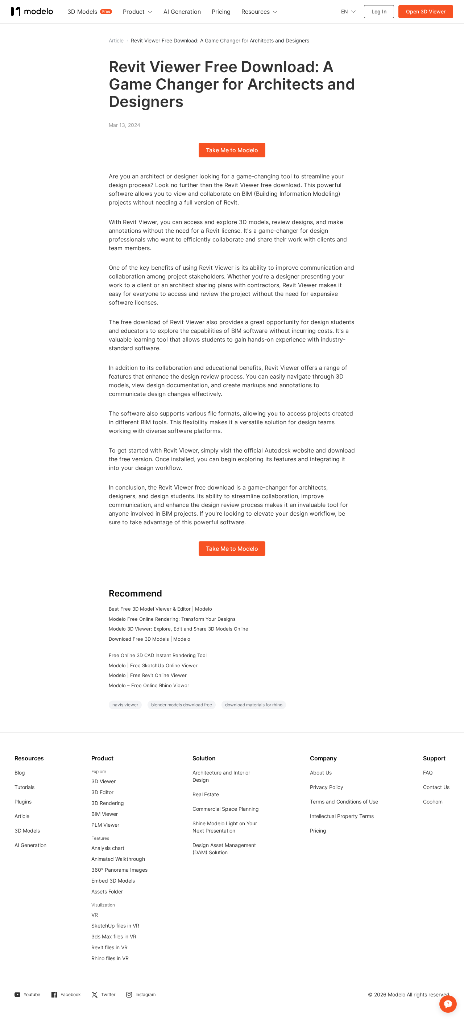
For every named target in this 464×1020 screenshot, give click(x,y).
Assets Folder (107, 891)
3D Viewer (103, 781)
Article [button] (116, 41)
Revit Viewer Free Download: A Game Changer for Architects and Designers (220, 41)
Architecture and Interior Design (221, 776)
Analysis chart (107, 848)
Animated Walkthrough (118, 859)
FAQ (428, 772)
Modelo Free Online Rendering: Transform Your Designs (172, 619)
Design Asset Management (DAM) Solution (224, 848)
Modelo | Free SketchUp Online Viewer (153, 665)
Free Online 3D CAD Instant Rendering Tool (158, 655)
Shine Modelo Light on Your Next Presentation (224, 827)
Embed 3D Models (113, 880)
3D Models (27, 830)
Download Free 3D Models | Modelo (149, 639)
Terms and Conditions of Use (344, 801)
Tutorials (24, 787)
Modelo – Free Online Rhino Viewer (149, 685)
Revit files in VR (109, 947)
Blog (19, 772)
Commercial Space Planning (225, 809)
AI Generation (30, 845)
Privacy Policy (326, 787)
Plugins (23, 801)
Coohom (433, 801)
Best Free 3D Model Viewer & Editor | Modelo (160, 609)
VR (94, 915)
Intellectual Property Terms (342, 816)
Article (21, 816)
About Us (321, 772)
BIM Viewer (104, 814)
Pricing (318, 830)
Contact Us (436, 787)
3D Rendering (107, 803)
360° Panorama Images (119, 870)
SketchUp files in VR (115, 925)
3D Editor (102, 792)
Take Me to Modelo (232, 150)
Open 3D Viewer (426, 11)
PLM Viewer (105, 825)
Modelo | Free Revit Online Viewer (148, 675)
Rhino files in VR (110, 958)
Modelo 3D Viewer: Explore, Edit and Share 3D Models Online (178, 629)
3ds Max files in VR (113, 936)
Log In (379, 11)
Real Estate (205, 794)
